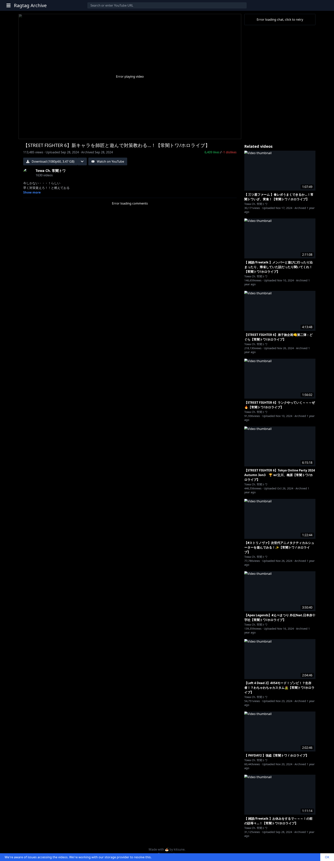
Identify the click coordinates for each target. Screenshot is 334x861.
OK (327, 857)
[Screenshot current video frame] (222, 134)
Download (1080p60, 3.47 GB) (53, 161)
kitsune (179, 849)
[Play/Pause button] (27, 134)
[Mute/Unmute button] (37, 134)
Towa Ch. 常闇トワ (256, 204)
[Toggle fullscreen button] (232, 134)
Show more (32, 192)
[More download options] (82, 161)
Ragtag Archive (30, 5)
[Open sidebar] (8, 5)
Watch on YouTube (110, 161)
